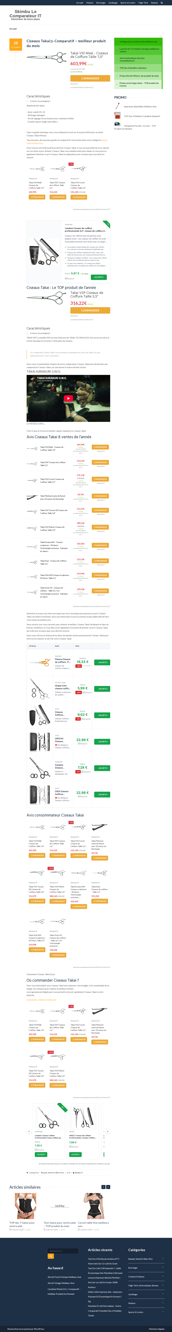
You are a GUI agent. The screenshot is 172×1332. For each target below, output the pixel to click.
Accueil (79, 2)
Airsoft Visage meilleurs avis (61, 1283)
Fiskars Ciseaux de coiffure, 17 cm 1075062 (62, 662)
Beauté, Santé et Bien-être (52, 1173)
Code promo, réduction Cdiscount (41, 1000)
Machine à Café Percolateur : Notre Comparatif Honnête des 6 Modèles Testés (104, 1311)
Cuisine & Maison (136, 1276)
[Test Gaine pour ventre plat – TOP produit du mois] (60, 1206)
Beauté (154, 2)
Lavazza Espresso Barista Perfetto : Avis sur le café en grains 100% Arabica (104, 1282)
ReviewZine (12, 1329)
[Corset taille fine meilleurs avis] (94, 1206)
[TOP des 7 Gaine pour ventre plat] (25, 1206)
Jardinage (112, 2)
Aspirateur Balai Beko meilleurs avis (140, 106)
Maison (89, 2)
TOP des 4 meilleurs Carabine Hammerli (142, 116)
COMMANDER (90, 78)
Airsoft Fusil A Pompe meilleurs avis (64, 1277)
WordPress (39, 1329)
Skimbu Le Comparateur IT (26, 13)
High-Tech (143, 2)
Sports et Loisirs (128, 2)
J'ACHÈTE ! (99, 277)
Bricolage (100, 2)
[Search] (51, 1256)
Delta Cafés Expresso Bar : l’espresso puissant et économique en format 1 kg (105, 1296)
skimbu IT (78, 1173)
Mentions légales (157, 1329)
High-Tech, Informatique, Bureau (143, 1285)
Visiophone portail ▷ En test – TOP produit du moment (135, 127)
